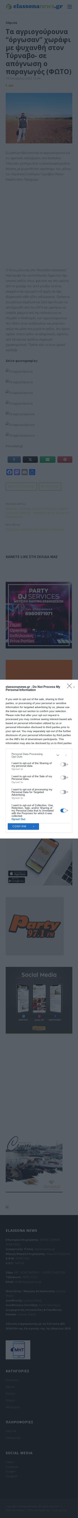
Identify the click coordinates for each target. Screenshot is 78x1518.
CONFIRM (19, 826)
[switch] (63, 764)
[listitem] (39, 755)
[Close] (70, 687)
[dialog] (39, 759)
